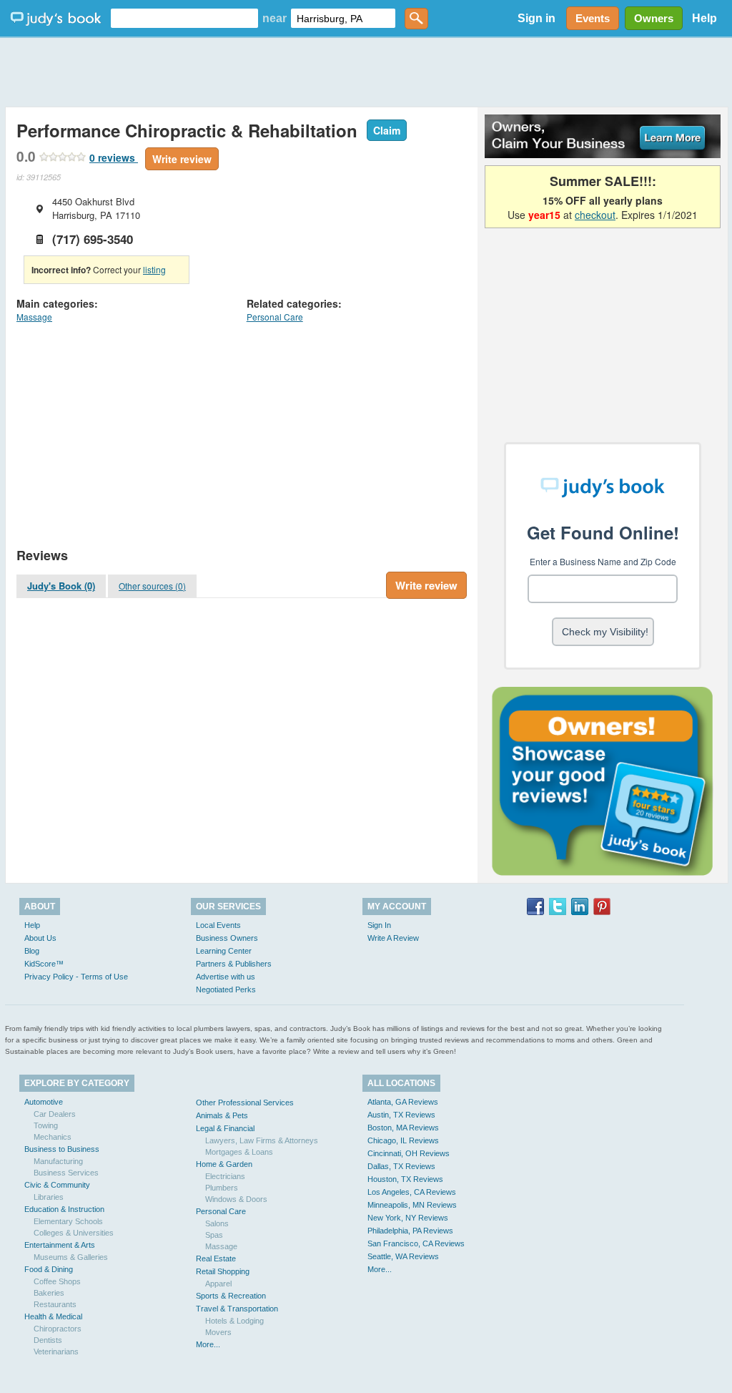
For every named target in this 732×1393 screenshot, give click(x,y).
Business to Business (61, 1149)
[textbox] (184, 18)
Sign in (536, 18)
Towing (46, 1125)
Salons (217, 1223)
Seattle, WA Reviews (403, 1256)
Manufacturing (58, 1161)
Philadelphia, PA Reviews (410, 1230)
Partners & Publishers (234, 963)
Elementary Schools (68, 1221)
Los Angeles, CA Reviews (411, 1192)
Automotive (43, 1102)
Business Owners (227, 938)
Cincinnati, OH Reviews (408, 1153)
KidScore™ (44, 963)
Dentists (48, 1340)
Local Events (218, 925)
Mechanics (52, 1137)
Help (704, 18)
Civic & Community (57, 1185)
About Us (40, 938)
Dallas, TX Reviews (401, 1166)
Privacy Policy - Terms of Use (76, 976)
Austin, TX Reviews (401, 1114)
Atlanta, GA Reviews (402, 1102)
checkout (595, 214)
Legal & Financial (225, 1128)
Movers (218, 1332)
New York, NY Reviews (407, 1217)
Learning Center (224, 951)
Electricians (225, 1176)
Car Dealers (55, 1114)
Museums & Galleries (71, 1257)
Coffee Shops (57, 1281)
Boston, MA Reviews (403, 1127)
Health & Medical (53, 1316)
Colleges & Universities (74, 1232)
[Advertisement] (366, 71)
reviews (113, 157)
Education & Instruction (64, 1209)
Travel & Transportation (237, 1308)
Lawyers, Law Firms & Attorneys (261, 1140)
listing (154, 269)
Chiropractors (57, 1328)
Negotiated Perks (226, 989)
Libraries (49, 1197)
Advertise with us (225, 976)
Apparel (218, 1283)
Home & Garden (224, 1164)
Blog (31, 951)
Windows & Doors (236, 1199)
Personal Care (275, 317)
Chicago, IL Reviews (403, 1140)
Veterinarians (56, 1351)
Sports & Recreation (231, 1295)
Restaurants (55, 1304)
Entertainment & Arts (59, 1245)
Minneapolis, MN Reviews (412, 1205)
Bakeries (49, 1293)
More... (208, 1344)
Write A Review (393, 938)
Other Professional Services (245, 1102)
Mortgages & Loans (239, 1152)
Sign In (379, 925)
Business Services (66, 1172)
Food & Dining (48, 1269)
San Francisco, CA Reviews (416, 1243)
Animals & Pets (222, 1115)
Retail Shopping (222, 1271)
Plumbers (221, 1187)
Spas (214, 1235)
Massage (34, 317)
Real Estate (216, 1258)
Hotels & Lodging (234, 1320)
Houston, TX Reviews (405, 1179)
